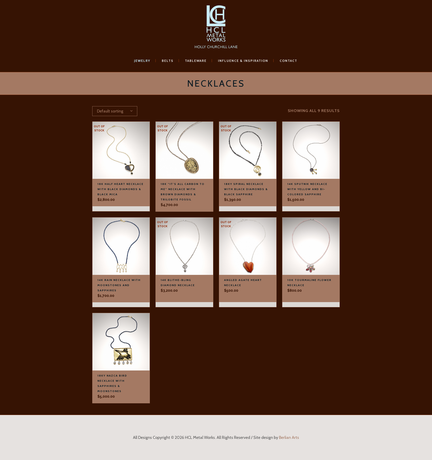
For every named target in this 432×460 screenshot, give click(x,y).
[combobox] (114, 111)
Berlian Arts (289, 437)
